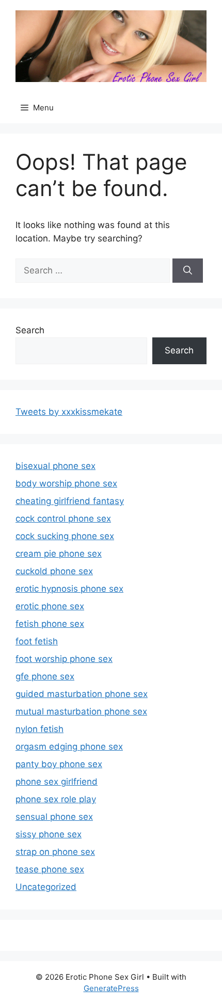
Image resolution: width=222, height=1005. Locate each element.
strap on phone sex (55, 852)
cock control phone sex (63, 518)
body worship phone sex (66, 483)
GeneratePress (111, 988)
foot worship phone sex (64, 659)
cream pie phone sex (58, 553)
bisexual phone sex (55, 466)
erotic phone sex (49, 606)
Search (29, 330)
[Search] (187, 270)
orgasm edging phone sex (69, 746)
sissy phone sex (48, 834)
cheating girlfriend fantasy (69, 501)
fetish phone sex (49, 624)
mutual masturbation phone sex (81, 711)
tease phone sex (49, 869)
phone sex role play (55, 799)
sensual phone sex (54, 817)
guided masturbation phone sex (81, 694)
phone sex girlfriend (56, 781)
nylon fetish (39, 729)
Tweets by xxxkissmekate (68, 412)
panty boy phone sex (58, 764)
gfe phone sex (44, 676)
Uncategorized (45, 887)
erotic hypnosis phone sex (69, 588)
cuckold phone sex (54, 571)
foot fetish (36, 641)
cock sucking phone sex (64, 536)
